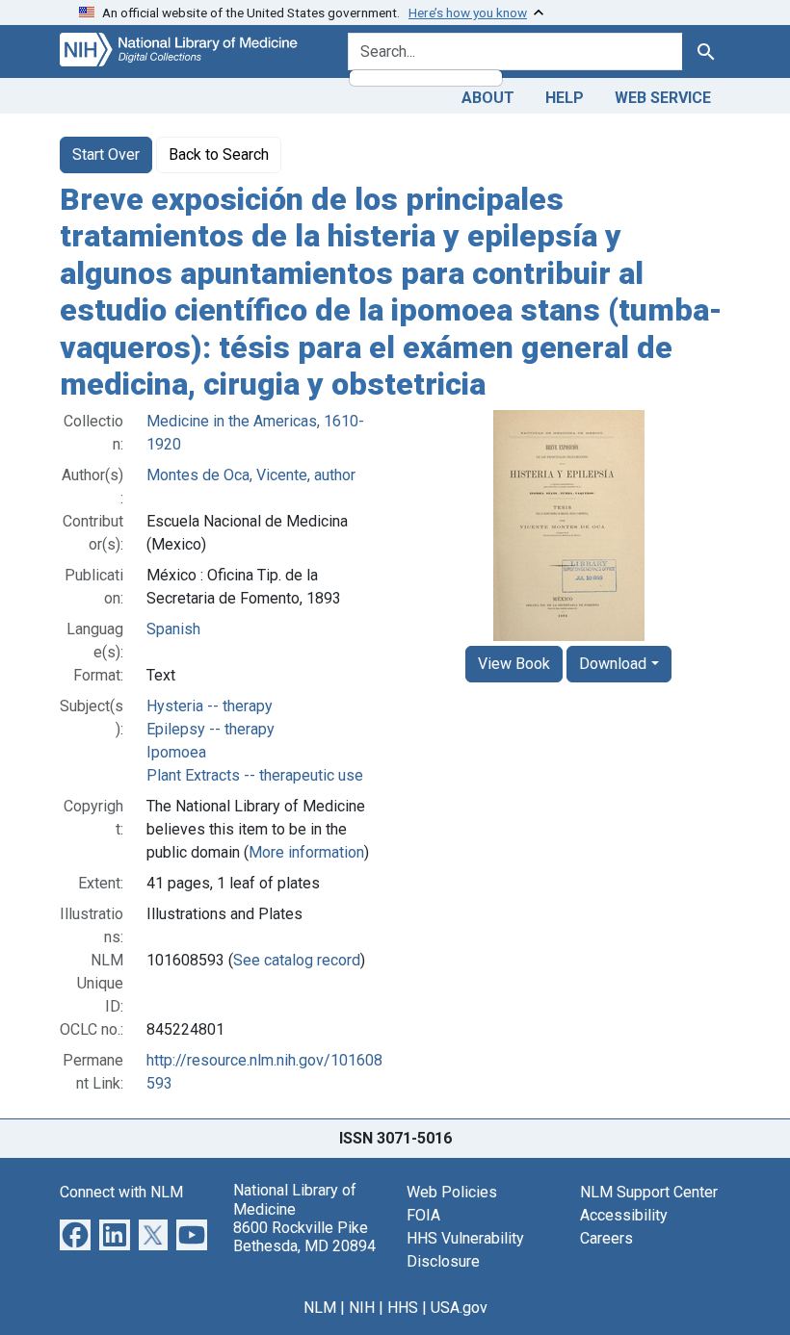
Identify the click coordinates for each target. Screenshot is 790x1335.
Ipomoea (176, 752)
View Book (514, 664)
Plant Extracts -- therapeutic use (254, 775)
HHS (402, 1307)
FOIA (423, 1215)
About (487, 98)
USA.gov (459, 1307)
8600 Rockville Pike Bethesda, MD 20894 (304, 1237)
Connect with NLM (121, 1192)
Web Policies (452, 1192)
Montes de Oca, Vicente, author (251, 475)
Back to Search (219, 154)
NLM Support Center (649, 1192)
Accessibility (624, 1215)
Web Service (663, 98)
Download (612, 664)
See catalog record (296, 960)
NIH (362, 1307)
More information (306, 852)
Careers (606, 1238)
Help (564, 98)
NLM (319, 1307)
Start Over (106, 154)
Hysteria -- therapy (209, 706)
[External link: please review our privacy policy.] (75, 1234)
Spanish (173, 629)
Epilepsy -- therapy (210, 729)
